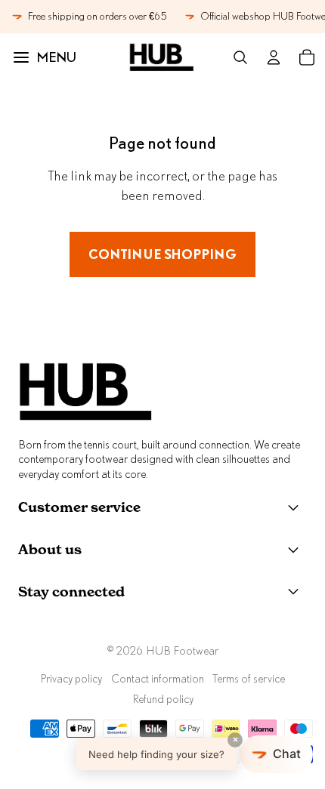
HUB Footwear (182, 650)
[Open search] (240, 57)
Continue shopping (162, 254)
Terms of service (248, 678)
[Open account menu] (273, 57)
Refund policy (162, 698)
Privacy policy (71, 678)
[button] (194, 754)
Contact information (157, 678)
